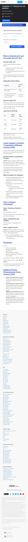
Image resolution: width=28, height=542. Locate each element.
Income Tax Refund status (8, 349)
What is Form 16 (6, 356)
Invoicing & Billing (6, 385)
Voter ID (4, 440)
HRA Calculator (6, 397)
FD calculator (5, 408)
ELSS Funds (5, 447)
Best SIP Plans (5, 457)
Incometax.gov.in (6, 363)
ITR (3, 352)
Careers (4, 319)
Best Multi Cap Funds (7, 461)
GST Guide (5, 384)
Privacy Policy (5, 528)
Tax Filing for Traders (7, 470)
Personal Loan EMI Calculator (8, 414)
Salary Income (5, 358)
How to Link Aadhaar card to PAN (9, 431)
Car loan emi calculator (7, 416)
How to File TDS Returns (7, 359)
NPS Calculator (6, 402)
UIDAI (4, 432)
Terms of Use (10, 528)
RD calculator (5, 409)
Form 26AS (5, 355)
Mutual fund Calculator (7, 401)
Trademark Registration (7, 471)
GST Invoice (5, 377)
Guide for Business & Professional (9, 476)
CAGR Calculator (6, 420)
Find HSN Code (6, 398)
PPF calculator (5, 406)
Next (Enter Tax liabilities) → (17, 46)
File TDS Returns (6, 351)
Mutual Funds (5, 446)
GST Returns (5, 376)
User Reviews (5, 322)
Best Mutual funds (6, 451)
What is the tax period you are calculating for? (13, 33)
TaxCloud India (5, 323)
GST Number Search (7, 404)
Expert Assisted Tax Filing (8, 479)
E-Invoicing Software (7, 373)
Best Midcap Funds (6, 458)
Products (20, 2)
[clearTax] (5, 2)
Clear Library (5, 328)
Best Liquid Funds (6, 456)
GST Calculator (6, 395)
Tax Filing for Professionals (8, 468)
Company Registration (7, 472)
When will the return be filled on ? (10, 39)
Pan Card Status (6, 433)
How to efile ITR (6, 348)
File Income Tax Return (8, 337)
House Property (6, 345)
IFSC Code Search (6, 423)
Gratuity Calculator (6, 413)
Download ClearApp (7, 330)
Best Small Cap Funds (7, 462)
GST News (5, 383)
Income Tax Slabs (6, 353)
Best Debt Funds (6, 454)
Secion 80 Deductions (7, 341)
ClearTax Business (7, 466)
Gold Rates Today (6, 424)
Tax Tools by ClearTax (8, 392)
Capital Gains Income (7, 344)
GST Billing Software (7, 388)
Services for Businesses (7, 474)
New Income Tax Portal (7, 362)
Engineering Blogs (6, 326)
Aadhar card (5, 435)
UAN (3, 437)
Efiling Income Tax (6, 340)
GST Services (5, 378)
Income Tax (5, 338)
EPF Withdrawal (6, 439)
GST (4, 367)
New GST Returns (6, 370)
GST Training (5, 380)
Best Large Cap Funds (7, 460)
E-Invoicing (5, 372)
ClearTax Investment (8, 444)
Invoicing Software (6, 387)
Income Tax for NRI (6, 343)
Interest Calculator (6, 412)
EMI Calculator (5, 405)
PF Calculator (5, 417)
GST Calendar (5, 381)
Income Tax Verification (7, 347)
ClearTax (5, 314)
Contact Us (5, 316)
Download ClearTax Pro (7, 331)
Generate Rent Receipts (7, 421)
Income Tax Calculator (7, 394)
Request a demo (6, 20)
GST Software (5, 369)
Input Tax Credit (6, 374)
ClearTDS (4, 324)
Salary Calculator (6, 419)
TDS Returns (5, 478)
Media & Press (6, 320)
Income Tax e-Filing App (7, 360)
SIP (3, 449)
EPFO (4, 436)
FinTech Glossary (6, 327)
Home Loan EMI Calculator (8, 410)
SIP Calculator (5, 399)
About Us (4, 318)
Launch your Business (7, 475)
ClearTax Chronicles (6, 333)
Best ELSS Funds (6, 453)
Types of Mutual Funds (7, 450)
